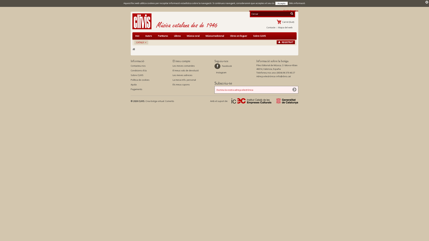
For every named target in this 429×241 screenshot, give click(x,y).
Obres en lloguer (238, 35)
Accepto (282, 3)
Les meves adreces (182, 75)
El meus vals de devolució (186, 70)
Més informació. (297, 3)
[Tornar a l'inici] (133, 49)
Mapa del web (285, 27)
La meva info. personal (184, 79)
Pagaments (136, 89)
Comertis (169, 101)
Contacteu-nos (138, 65)
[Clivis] (143, 21)
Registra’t (287, 42)
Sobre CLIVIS (259, 35)
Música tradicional (215, 35)
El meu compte (181, 61)
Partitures (163, 35)
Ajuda (134, 84)
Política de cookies (140, 79)
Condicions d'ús (139, 70)
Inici (137, 35)
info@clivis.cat (283, 76)
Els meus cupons (181, 84)
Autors (148, 35)
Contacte (270, 27)
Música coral (193, 35)
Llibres (177, 35)
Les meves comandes (184, 65)
